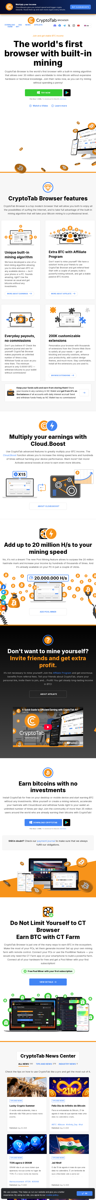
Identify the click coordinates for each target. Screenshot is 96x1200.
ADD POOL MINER (48, 612)
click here (62, 99)
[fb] (60, 25)
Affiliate (38, 25)
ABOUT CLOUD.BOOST (48, 506)
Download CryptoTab (45, 822)
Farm (10, 27)
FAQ (20, 25)
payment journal (46, 841)
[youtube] (78, 26)
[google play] (67, 92)
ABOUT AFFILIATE (48, 694)
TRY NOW (45, 93)
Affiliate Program (62, 673)
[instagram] (74, 25)
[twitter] (69, 25)
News (28, 25)
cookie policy (52, 1195)
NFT (17, 27)
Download (10, 25)
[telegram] (64, 26)
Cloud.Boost (10, 455)
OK (86, 1193)
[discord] (55, 25)
